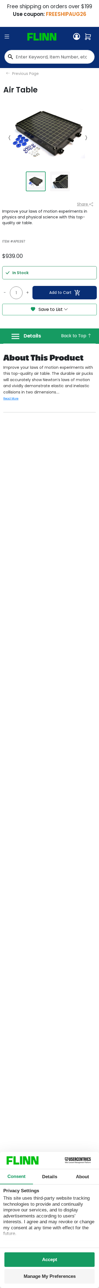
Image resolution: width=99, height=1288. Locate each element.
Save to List (50, 309)
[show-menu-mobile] (6, 37)
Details (32, 336)
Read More (10, 398)
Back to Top (74, 336)
